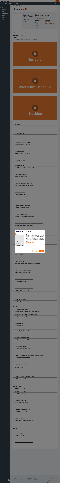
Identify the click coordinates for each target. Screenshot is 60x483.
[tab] (19, 234)
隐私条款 (31, 242)
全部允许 (42, 251)
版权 (33, 242)
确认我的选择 (35, 251)
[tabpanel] (35, 238)
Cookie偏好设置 (28, 242)
